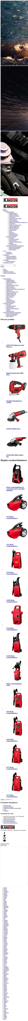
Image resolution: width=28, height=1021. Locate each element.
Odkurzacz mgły (13, 244)
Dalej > (3, 799)
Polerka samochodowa (14, 215)
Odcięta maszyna (13, 219)
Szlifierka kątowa (13, 213)
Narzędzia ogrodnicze (11, 236)
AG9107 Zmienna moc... (13, 428)
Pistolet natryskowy (13, 235)
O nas (4, 251)
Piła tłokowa (12, 232)
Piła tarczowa (12, 217)
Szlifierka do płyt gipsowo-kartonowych (18, 222)
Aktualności (6, 255)
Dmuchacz (11, 238)
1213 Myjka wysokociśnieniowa (12, 517)
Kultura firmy (9, 253)
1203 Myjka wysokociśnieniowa (12, 712)
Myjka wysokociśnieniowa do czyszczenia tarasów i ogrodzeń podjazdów (15, 488)
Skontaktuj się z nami (8, 262)
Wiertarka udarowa (13, 228)
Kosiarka (11, 243)
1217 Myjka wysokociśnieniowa (12, 768)
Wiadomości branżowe (11, 258)
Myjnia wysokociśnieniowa (15, 242)
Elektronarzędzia (10, 212)
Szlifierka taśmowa (13, 214)
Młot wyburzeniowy (13, 221)
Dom (4, 209)
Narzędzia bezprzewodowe (15, 218)
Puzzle (10, 231)
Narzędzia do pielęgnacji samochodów (15, 245)
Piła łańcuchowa (13, 240)
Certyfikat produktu (10, 261)
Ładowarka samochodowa (15, 247)
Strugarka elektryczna (14, 226)
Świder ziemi (12, 223)
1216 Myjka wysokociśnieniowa (12, 628)
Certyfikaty (6, 260)
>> (5, 799)
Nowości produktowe (11, 256)
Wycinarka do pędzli (14, 239)
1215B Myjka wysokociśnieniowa (12, 601)
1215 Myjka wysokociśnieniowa (12, 573)
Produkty (5, 210)
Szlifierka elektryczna (14, 227)
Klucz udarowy (12, 230)
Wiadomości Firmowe (11, 257)
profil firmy (8, 252)
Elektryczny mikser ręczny (15, 225)
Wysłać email (4, 845)
